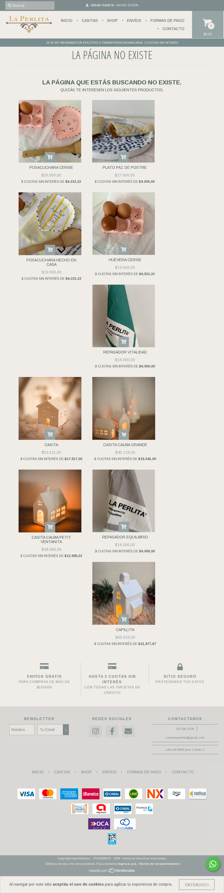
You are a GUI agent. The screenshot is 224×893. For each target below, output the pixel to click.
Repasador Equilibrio (125, 537)
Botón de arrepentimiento (160, 863)
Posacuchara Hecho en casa (51, 262)
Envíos (133, 20)
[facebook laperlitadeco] (112, 731)
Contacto (172, 28)
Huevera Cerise (125, 260)
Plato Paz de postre (125, 167)
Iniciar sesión (127, 5)
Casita (51, 445)
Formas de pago (166, 20)
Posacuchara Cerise (51, 167)
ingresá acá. (127, 863)
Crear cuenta (102, 5)
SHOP (112, 20)
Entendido (197, 884)
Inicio (66, 20)
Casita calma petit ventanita (51, 539)
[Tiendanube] (112, 872)
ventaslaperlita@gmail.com (185, 737)
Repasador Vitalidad (125, 352)
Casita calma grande (125, 445)
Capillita (125, 629)
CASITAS (89, 20)
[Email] (128, 731)
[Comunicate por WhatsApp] (213, 864)
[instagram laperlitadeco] (95, 731)
